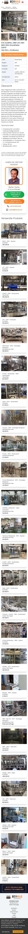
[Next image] (25, 21)
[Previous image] (2, 21)
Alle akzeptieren (18, 931)
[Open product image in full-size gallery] (14, 21)
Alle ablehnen (6, 931)
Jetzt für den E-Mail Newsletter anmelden (14, 888)
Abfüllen (14, 7)
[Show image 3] (20, 36)
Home (2, 7)
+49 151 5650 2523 (15, 206)
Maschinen (8, 7)
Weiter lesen (18, 927)
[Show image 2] (12, 36)
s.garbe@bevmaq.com (15, 209)
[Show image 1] (4, 36)
